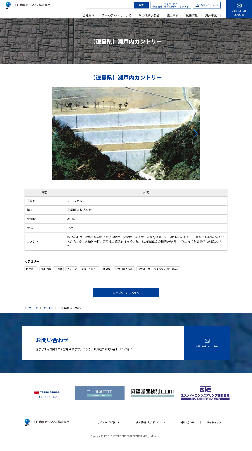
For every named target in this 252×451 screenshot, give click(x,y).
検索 (141, 5)
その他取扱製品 (149, 15)
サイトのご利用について (110, 422)
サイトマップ (214, 422)
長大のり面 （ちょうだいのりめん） (158, 269)
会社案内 (88, 15)
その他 (59, 269)
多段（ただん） (90, 269)
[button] (56, 133)
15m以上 (31, 269)
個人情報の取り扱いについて (151, 422)
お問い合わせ (187, 422)
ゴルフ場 (45, 269)
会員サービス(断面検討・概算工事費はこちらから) (170, 5)
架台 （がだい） (124, 269)
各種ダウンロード (209, 5)
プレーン (72, 269)
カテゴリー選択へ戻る (126, 292)
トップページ (31, 308)
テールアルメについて (116, 15)
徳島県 (107, 269)
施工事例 (173, 15)
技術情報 (192, 15)
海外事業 (211, 15)
